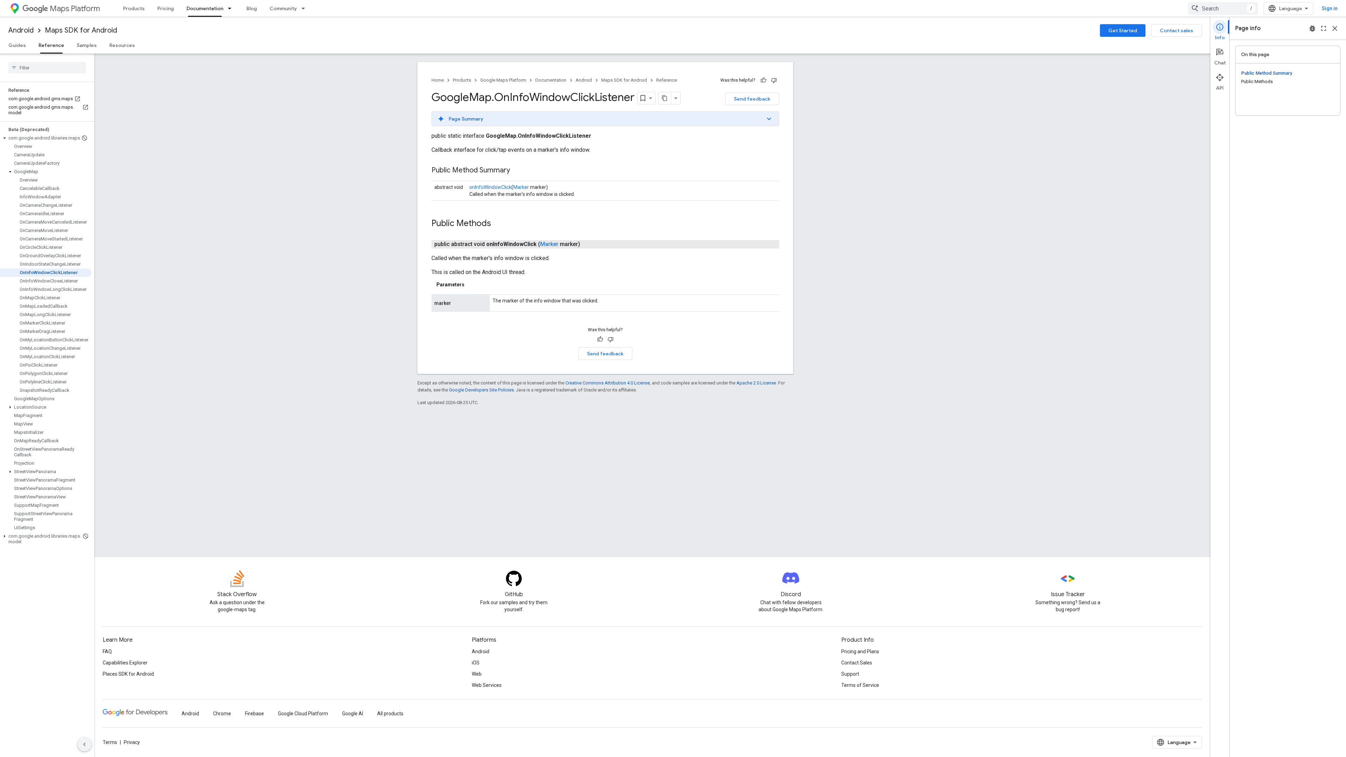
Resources (122, 45)
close (1335, 28)
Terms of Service (860, 685)
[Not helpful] (774, 80)
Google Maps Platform (503, 80)
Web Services (487, 685)
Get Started (1122, 30)
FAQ (107, 651)
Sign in (1330, 8)
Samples (87, 45)
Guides (17, 45)
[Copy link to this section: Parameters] (471, 284)
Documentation (204, 8)
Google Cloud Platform (303, 713)
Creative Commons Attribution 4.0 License (607, 383)
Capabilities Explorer (125, 663)
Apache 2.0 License (756, 383)
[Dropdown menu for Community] (305, 8)
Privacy (132, 742)
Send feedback (752, 99)
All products (390, 713)
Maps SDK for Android (81, 30)
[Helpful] (763, 80)
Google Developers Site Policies (481, 390)
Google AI (352, 713)
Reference (51, 45)
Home (437, 80)
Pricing (165, 8)
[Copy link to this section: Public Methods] (498, 224)
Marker (521, 187)
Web (477, 674)
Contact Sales (856, 663)
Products (134, 8)
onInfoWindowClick (490, 187)
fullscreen (1323, 28)
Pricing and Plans (860, 651)
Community (283, 8)
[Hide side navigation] (84, 744)
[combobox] (1223, 8)
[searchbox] (47, 67)
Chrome (222, 713)
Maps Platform (75, 8)
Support (850, 674)
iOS (476, 663)
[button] (45, 138)
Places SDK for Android (128, 674)
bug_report (1312, 28)
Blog (251, 8)
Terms (110, 742)
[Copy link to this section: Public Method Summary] (517, 170)
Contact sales (1176, 30)
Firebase (254, 713)
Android (21, 30)
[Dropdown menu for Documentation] (231, 8)
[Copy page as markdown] (665, 98)
